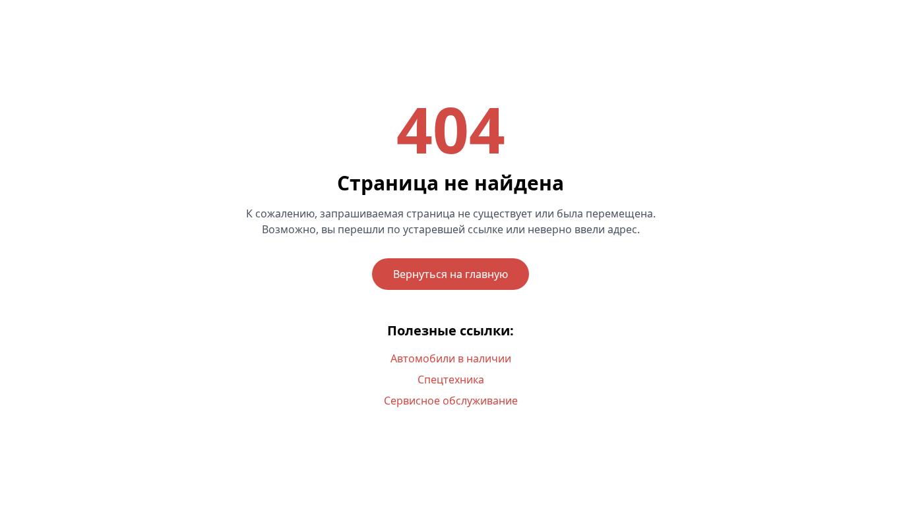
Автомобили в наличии (450, 358)
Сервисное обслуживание (451, 400)
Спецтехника (451, 379)
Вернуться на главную (450, 274)
